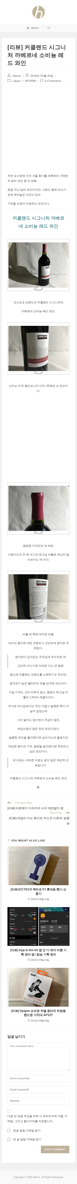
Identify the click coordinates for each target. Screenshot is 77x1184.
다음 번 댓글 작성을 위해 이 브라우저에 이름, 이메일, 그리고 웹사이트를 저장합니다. (37, 1118)
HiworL (17, 75)
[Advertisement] (38, 129)
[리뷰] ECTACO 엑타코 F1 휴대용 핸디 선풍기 (38, 891)
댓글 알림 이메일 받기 (27, 1130)
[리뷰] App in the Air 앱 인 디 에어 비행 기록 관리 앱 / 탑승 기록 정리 (38, 952)
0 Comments (53, 80)
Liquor (17, 80)
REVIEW (30, 80)
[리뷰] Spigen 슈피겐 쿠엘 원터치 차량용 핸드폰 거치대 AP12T (38, 1013)
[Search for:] (49, 28)
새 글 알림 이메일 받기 (27, 1139)
